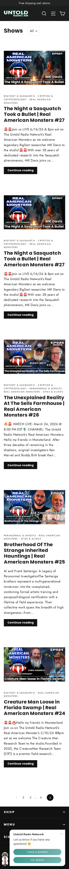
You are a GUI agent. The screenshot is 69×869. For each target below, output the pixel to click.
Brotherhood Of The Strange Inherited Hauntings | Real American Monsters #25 (34, 553)
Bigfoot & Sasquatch (20, 96)
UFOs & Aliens (52, 391)
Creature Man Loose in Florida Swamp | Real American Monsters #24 (34, 707)
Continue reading (20, 170)
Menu (9, 824)
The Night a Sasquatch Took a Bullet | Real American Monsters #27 (34, 114)
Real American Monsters (22, 391)
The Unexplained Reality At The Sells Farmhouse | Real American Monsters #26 (34, 406)
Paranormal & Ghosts (46, 388)
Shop (9, 812)
